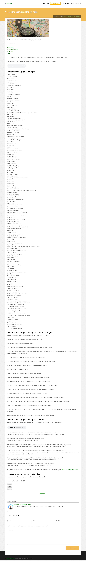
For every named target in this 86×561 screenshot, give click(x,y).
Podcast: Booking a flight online (70, 469)
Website (58, 520)
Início (44, 3)
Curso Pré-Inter (74, 3)
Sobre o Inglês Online (10, 558)
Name (8, 520)
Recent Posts (14, 501)
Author (9, 501)
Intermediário (67, 3)
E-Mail (33, 520)
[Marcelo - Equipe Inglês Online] (10, 509)
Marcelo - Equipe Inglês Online (22, 504)
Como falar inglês (55, 3)
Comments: (10, 530)
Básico (63, 3)
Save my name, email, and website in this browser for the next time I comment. (28, 526)
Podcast (47, 3)
